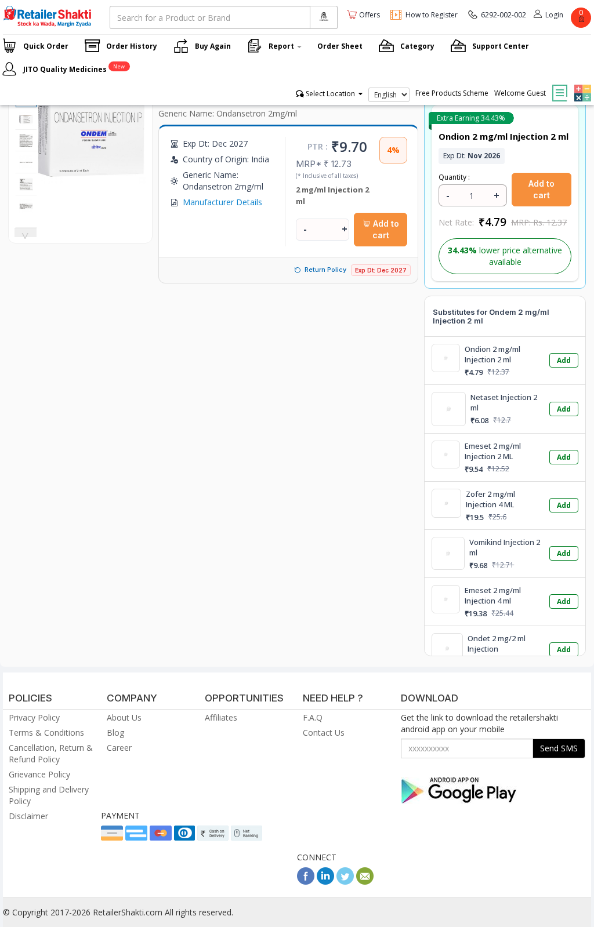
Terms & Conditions (46, 732)
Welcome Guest (520, 93)
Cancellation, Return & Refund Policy (51, 753)
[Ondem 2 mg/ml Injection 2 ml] (91, 178)
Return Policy (325, 270)
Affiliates (221, 717)
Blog (115, 732)
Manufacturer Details (222, 202)
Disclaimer (28, 815)
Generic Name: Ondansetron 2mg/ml (227, 113)
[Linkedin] (325, 881)
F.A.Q (313, 717)
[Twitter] (345, 881)
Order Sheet (340, 46)
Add (564, 360)
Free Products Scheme (451, 93)
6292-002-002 (503, 15)
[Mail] (365, 881)
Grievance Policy (39, 774)
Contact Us (324, 732)
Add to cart (385, 229)
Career (119, 747)
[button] (581, 85)
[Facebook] (305, 881)
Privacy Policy (34, 717)
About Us (124, 717)
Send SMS (559, 748)
